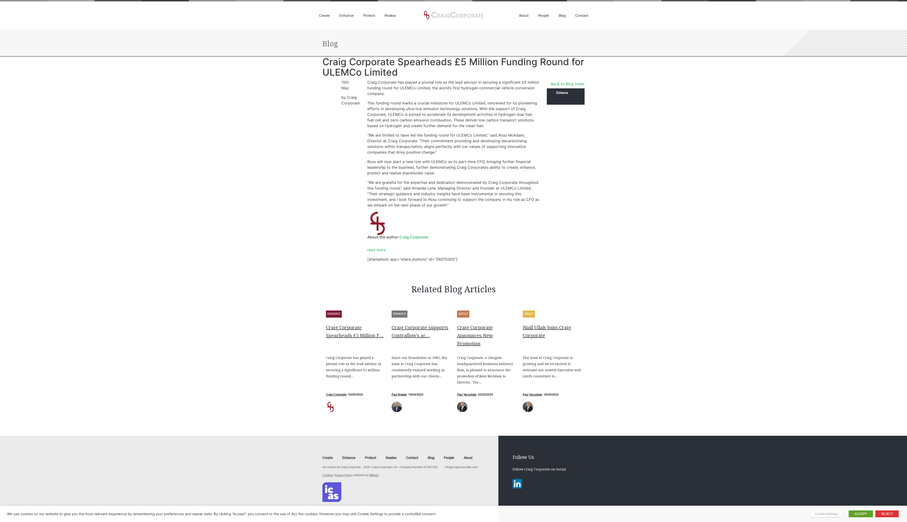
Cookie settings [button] (826, 514)
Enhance (346, 16)
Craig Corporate (413, 237)
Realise (390, 16)
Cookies (327, 475)
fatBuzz (374, 475)
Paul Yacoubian (467, 395)
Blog (562, 16)
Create (324, 16)
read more (376, 249)
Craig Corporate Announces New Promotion (475, 335)
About (524, 16)
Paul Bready (399, 395)
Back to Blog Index (568, 84)
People (543, 16)
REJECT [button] (887, 514)
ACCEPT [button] (861, 514)
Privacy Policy (343, 475)
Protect (369, 16)
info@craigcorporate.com (461, 467)
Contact (581, 16)
